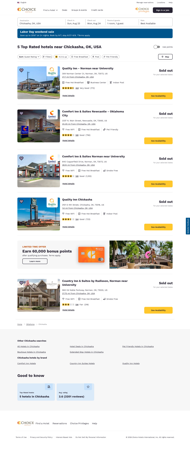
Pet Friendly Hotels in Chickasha (138, 346)
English (23, 2)
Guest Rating (28, 57)
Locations (161, 2)
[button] (188, 226)
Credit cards (97, 10)
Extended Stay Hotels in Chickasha (86, 352)
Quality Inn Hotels (131, 363)
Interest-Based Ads (64, 437)
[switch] (157, 47)
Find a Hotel (42, 423)
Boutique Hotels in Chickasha (31, 352)
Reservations (60, 423)
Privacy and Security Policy (41, 437)
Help (171, 2)
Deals (64, 10)
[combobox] (50, 10)
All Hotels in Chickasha (28, 346)
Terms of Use (21, 437)
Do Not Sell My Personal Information (91, 437)
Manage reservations (145, 2)
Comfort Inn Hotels (26, 363)
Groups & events (79, 10)
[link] (34, 261)
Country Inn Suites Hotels (82, 363)
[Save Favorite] (21, 70)
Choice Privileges (79, 423)
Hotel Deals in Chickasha (82, 346)
